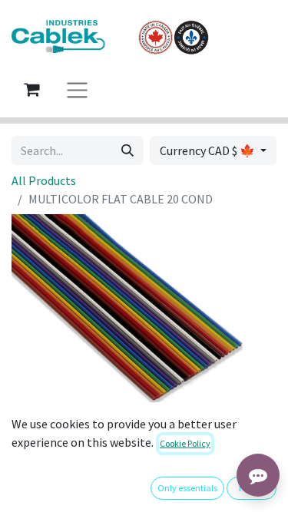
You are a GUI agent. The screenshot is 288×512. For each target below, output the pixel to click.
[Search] (127, 150)
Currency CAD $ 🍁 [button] (208, 150)
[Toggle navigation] (77, 89)
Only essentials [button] (187, 488)
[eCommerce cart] (31, 89)
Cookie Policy (185, 443)
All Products (44, 180)
